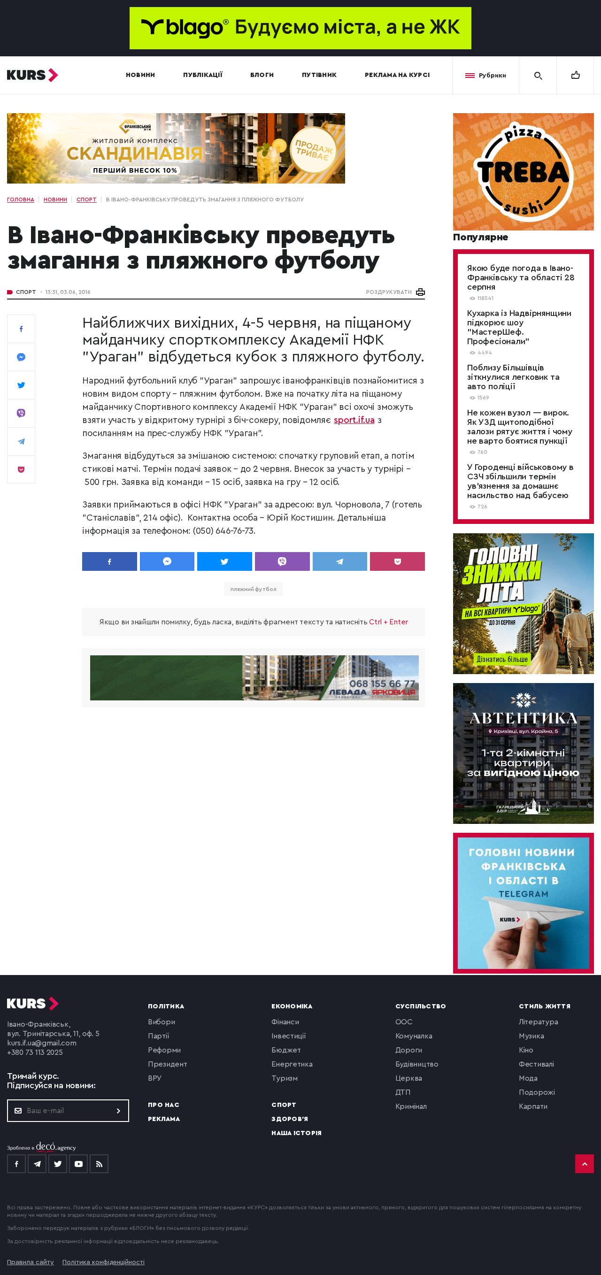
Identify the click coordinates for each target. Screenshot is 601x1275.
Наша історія (296, 1133)
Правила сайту (30, 1262)
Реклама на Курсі (397, 75)
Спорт (26, 292)
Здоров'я (289, 1119)
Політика (166, 1006)
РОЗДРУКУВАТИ (389, 292)
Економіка (291, 1006)
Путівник (319, 75)
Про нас (163, 1105)
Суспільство (421, 1006)
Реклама (164, 1119)
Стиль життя (544, 1006)
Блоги (262, 75)
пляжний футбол (254, 589)
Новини (140, 75)
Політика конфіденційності (103, 1262)
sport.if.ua (354, 420)
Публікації (202, 75)
